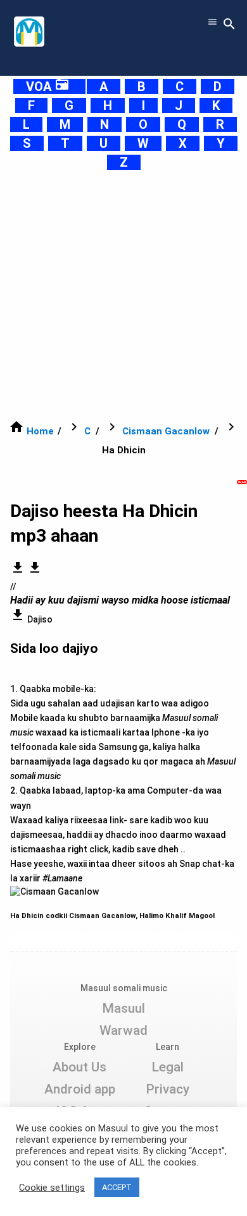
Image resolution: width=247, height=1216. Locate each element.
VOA (48, 86)
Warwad (123, 1030)
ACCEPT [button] (117, 1187)
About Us (79, 1067)
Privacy (167, 1089)
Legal (167, 1067)
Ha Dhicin (28, 915)
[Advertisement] (123, 295)
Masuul (123, 1008)
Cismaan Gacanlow (166, 431)
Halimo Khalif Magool (177, 915)
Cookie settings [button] (52, 1187)
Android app (79, 1089)
